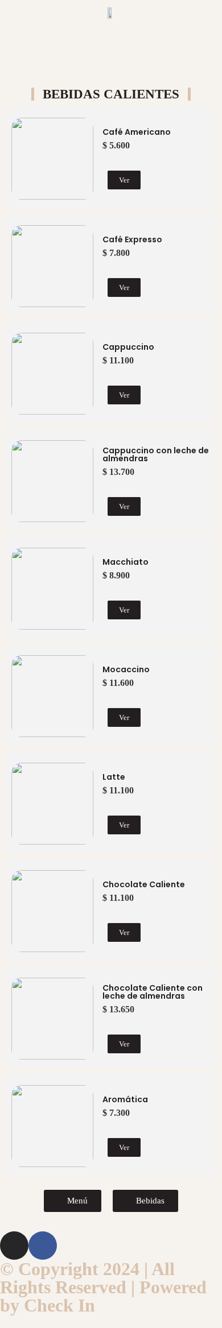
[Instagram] (14, 1245)
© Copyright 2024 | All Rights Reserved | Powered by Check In (103, 1287)
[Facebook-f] (42, 1245)
